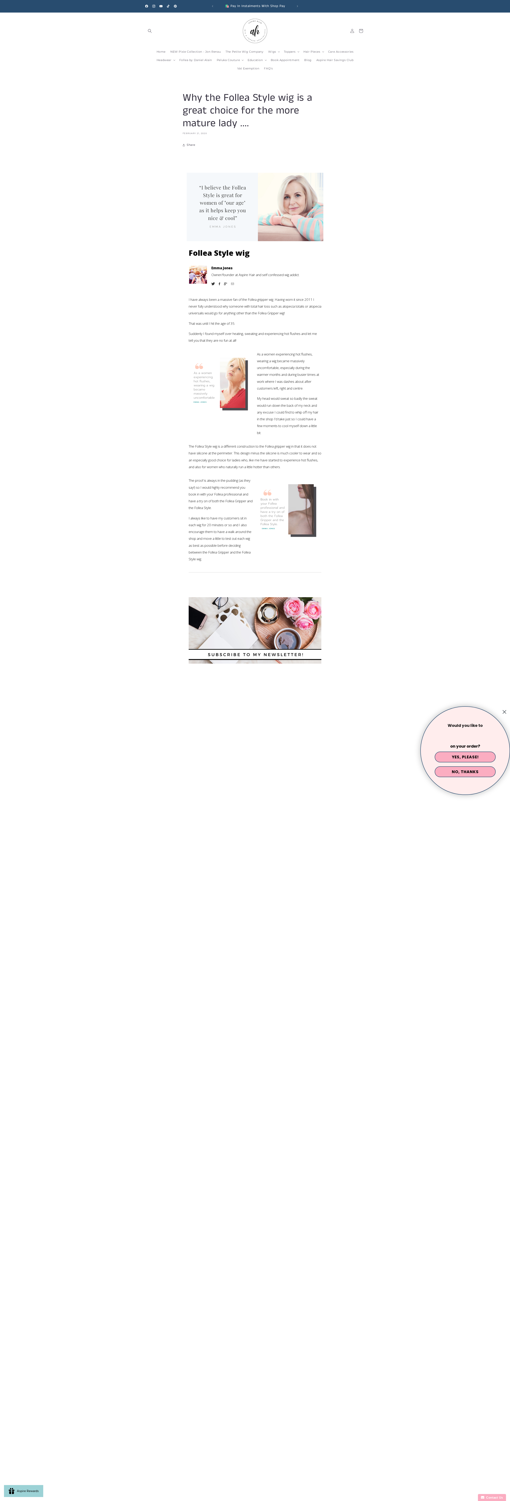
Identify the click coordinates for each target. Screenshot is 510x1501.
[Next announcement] (297, 6)
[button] (149, 31)
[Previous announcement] (212, 6)
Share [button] (191, 145)
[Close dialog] (504, 712)
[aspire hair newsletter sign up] (255, 630)
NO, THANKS (465, 772)
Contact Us (493, 1497)
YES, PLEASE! (465, 757)
